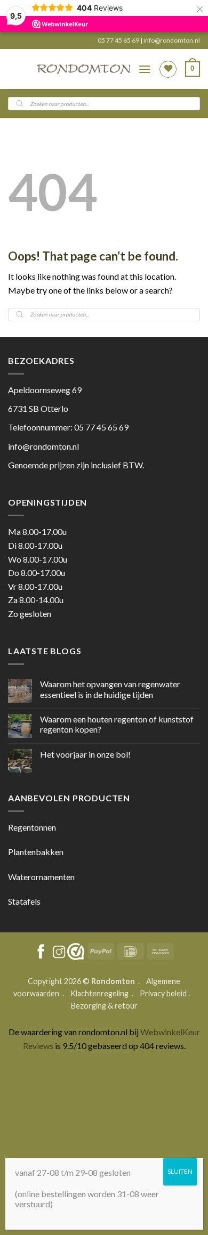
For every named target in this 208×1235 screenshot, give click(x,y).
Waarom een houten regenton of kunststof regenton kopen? (117, 724)
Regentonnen (32, 827)
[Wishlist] (168, 69)
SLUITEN (180, 1171)
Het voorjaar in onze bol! (85, 754)
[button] (144, 69)
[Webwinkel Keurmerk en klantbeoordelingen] (75, 951)
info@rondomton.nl (171, 40)
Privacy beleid (163, 993)
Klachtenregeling (99, 993)
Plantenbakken (35, 852)
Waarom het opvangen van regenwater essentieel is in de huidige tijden (110, 689)
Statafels (24, 901)
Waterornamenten (41, 877)
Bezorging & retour (104, 1005)
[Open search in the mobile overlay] (104, 103)
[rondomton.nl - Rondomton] (83, 69)
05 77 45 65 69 (119, 40)
